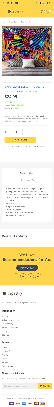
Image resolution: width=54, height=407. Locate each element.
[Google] (12, 3)
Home (4, 22)
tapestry (28, 398)
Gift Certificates (8, 351)
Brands (5, 347)
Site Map (5, 335)
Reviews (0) (27, 180)
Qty (6, 132)
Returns (5, 362)
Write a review (31, 91)
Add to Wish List (13, 146)
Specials (5, 358)
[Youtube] (16, 3)
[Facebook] (4, 3)
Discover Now (27, 268)
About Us (5, 316)
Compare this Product (36, 146)
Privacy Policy (7, 323)
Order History (7, 366)
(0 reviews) (19, 91)
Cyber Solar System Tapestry (20, 22)
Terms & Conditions (10, 327)
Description (27, 173)
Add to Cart (21, 139)
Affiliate (5, 355)
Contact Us (6, 331)
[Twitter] (8, 3)
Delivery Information (10, 320)
